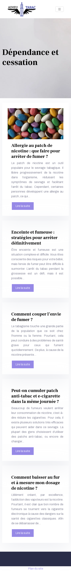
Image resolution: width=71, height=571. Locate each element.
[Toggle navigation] (59, 9)
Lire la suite (22, 205)
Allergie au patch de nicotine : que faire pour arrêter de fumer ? (35, 151)
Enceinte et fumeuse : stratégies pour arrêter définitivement (34, 237)
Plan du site (35, 568)
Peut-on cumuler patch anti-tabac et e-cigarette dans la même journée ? (35, 396)
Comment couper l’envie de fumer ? (36, 316)
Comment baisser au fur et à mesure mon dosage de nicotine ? (35, 482)
